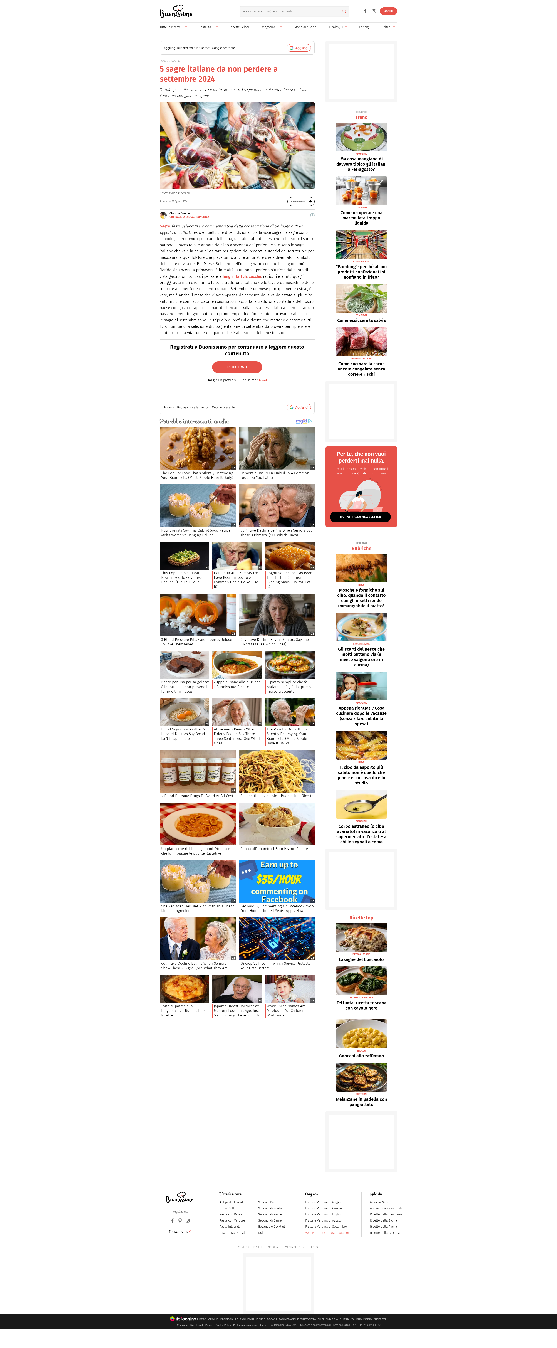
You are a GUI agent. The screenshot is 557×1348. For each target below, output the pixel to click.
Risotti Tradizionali (233, 1233)
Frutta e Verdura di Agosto (323, 1220)
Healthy (334, 27)
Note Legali (196, 1325)
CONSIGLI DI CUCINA (361, 358)
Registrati (237, 367)
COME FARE (361, 207)
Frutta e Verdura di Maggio (323, 1202)
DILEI (321, 1319)
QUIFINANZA (347, 1319)
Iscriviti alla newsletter (360, 517)
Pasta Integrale (230, 1227)
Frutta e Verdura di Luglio (323, 1214)
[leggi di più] (312, 215)
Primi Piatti (227, 1208)
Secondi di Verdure (271, 1208)
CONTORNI (361, 1094)
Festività (205, 27)
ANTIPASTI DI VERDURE (361, 997)
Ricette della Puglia (383, 1227)
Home (163, 60)
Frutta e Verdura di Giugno (323, 1208)
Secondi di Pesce (270, 1214)
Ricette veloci (239, 27)
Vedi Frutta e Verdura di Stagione (328, 1233)
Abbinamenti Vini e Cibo (386, 1208)
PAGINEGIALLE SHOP (252, 1319)
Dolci (261, 1233)
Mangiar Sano (379, 1202)
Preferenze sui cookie (245, 1325)
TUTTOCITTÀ (308, 1319)
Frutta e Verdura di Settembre (326, 1227)
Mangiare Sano (305, 27)
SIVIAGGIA (331, 1319)
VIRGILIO (213, 1319)
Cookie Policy (223, 1325)
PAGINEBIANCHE (289, 1319)
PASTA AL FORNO (361, 954)
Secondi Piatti (268, 1202)
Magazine (269, 27)
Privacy (209, 1325)
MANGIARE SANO (361, 261)
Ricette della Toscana (385, 1233)
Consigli (365, 27)
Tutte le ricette (170, 27)
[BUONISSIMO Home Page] (176, 11)
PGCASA (272, 1319)
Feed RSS (314, 1247)
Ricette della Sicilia (383, 1220)
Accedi (388, 11)
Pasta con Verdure (232, 1220)
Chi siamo (182, 1325)
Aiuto (263, 1325)
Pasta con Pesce (231, 1214)
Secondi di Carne (270, 1220)
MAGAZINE (174, 60)
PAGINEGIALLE (229, 1319)
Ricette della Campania (386, 1214)
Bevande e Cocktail (271, 1227)
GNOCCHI (361, 1050)
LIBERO (201, 1319)
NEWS (361, 585)
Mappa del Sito (294, 1247)
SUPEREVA (380, 1319)
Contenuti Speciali (250, 1247)
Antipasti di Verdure (233, 1202)
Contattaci (273, 1247)
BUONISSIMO (364, 1319)
